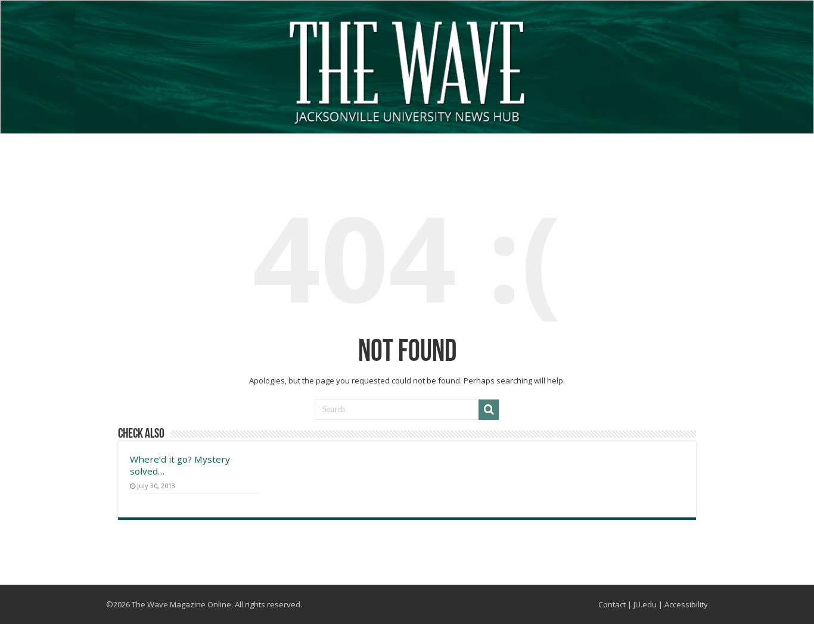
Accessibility (686, 604)
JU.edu (645, 604)
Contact (612, 604)
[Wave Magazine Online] (407, 69)
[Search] (489, 410)
